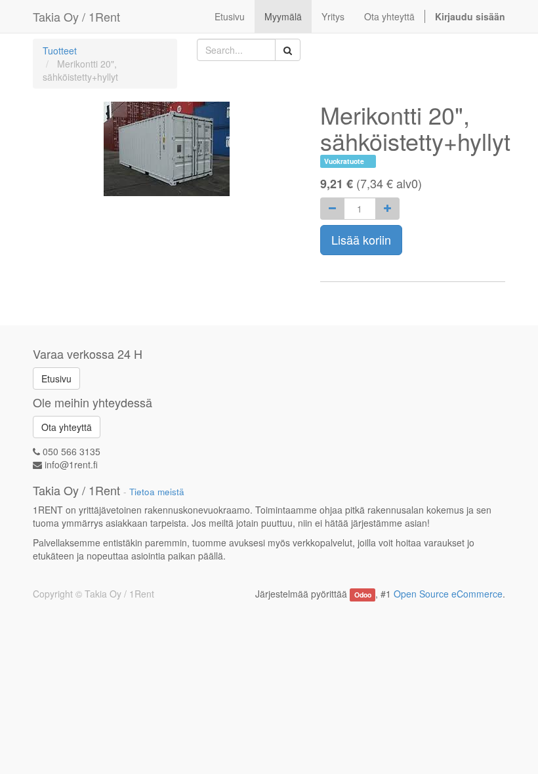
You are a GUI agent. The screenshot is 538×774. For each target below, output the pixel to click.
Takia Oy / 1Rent (76, 16)
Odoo (362, 595)
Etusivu (56, 378)
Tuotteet (60, 50)
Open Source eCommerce (448, 593)
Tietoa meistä (156, 491)
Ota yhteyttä (66, 427)
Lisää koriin (361, 239)
